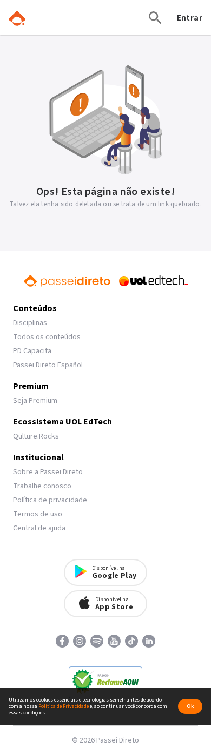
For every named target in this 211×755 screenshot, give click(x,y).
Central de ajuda (39, 528)
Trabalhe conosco (42, 486)
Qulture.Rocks (36, 436)
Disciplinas (30, 323)
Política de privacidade (50, 500)
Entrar (189, 18)
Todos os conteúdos (47, 337)
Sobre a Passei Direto (48, 472)
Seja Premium (35, 401)
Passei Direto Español (48, 365)
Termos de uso (37, 514)
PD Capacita (32, 351)
